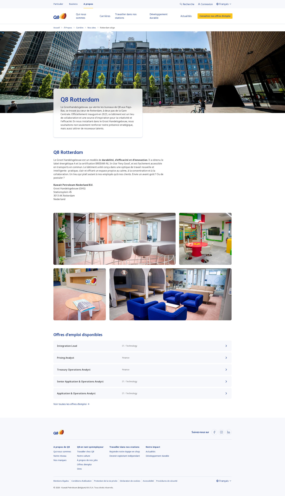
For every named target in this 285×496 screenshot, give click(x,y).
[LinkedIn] (229, 432)
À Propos (68, 27)
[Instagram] (221, 432)
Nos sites (92, 27)
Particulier (58, 4)
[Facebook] (214, 432)
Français (224, 4)
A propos (88, 4)
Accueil (56, 27)
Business (73, 4)
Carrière (79, 27)
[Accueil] (59, 16)
